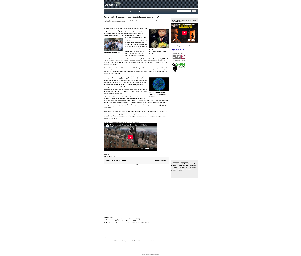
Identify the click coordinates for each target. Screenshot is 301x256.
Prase (180, 167)
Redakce (107, 11)
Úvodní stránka (176, 162)
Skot (179, 168)
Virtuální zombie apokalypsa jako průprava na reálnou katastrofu (117, 222)
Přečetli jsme (184, 167)
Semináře (174, 168)
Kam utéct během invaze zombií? (110, 220)
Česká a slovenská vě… (177, 163)
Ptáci (190, 167)
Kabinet (179, 165)
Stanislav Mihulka (118, 160)
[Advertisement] (168, 3)
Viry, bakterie (188, 168)
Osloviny (194, 165)
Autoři (114, 11)
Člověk (185, 163)
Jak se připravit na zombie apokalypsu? (112, 219)
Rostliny (194, 167)
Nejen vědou (185, 165)
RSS (145, 11)
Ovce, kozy (175, 167)
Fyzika (194, 163)
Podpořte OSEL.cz (154, 11)
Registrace (131, 11)
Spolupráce (122, 11)
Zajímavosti (175, 170)
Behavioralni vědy (184, 162)
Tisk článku (136, 164)
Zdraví (180, 170)
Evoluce (189, 163)
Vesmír (182, 168)
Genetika (174, 165)
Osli (190, 165)
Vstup (138, 11)
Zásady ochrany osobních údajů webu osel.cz (150, 254)
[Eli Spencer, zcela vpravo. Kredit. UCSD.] (113, 50)
